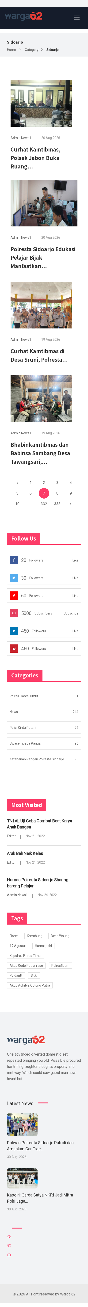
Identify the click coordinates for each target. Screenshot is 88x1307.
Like (75, 560)
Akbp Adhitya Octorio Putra (30, 985)
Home (11, 50)
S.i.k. (34, 975)
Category (31, 50)
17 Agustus (18, 946)
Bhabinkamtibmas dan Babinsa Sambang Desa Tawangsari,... (40, 453)
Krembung (34, 936)
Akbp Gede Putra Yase (26, 965)
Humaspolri (43, 946)
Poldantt (16, 975)
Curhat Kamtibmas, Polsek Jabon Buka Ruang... (35, 157)
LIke (75, 631)
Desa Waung (60, 936)
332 (44, 504)
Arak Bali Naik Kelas (25, 853)
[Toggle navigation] (76, 18)
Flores (14, 936)
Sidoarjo (52, 50)
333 (57, 504)
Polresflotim (60, 965)
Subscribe (71, 613)
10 (17, 504)
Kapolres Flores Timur (26, 956)
